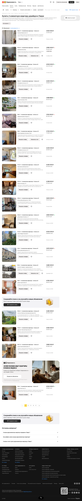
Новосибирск (5, 454)
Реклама (13, 483)
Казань (3, 458)
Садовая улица (28, 267)
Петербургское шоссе (22, 66)
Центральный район (19, 456)
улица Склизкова (20, 99)
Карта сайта (61, 483)
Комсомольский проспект (22, 166)
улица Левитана (20, 388)
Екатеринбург (5, 456)
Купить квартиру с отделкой (48, 469)
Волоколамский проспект (22, 200)
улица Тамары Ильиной (22, 233)
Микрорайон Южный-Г (20, 454)
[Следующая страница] (39, 405)
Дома (16, 467)
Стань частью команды (21, 483)
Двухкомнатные (45, 458)
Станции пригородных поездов (73, 458)
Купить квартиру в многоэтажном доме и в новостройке (54, 475)
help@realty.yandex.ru (27, 491)
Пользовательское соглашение (34, 483)
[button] (53, 2)
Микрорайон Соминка (19, 460)
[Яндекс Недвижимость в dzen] (77, 483)
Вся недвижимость (6, 483)
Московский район (19, 458)
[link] (77, 2)
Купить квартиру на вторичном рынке (50, 473)
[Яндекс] (77, 498)
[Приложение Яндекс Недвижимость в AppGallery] (76, 492)
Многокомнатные (45, 451)
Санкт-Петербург (5, 452)
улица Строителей (21, 282)
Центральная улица (29, 313)
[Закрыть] (79, 9)
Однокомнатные (45, 452)
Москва (3, 451)
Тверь (30, 458)
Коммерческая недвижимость (21, 471)
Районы (68, 456)
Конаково (31, 452)
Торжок (30, 456)
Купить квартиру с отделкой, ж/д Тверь (50, 476)
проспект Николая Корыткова (23, 329)
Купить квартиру (45, 467)
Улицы (68, 454)
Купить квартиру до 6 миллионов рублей (50, 471)
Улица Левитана (5, 473)
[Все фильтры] (3, 10)
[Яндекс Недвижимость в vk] (75, 483)
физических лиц (16, 380)
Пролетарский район (19, 452)
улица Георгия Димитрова (22, 346)
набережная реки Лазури (22, 116)
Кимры (30, 451)
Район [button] (66, 9)
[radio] (28, 405)
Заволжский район (19, 451)
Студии (43, 456)
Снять (30, 467)
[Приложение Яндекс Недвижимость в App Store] (72, 492)
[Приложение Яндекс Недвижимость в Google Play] (74, 492)
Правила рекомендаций (47, 483)
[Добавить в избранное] (31, 39)
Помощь (55, 483)
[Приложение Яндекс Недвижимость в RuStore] (79, 492)
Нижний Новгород (6, 460)
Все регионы (69, 451)
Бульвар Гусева (5, 467)
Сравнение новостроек (72, 452)
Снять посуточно (32, 469)
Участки (16, 473)
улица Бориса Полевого (22, 216)
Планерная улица (5, 469)
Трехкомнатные (45, 454)
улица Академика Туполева (23, 133)
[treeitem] (5, 5)
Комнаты (17, 469)
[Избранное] (51, 2)
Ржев (30, 454)
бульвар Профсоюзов (21, 32)
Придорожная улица (21, 49)
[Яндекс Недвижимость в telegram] (79, 483)
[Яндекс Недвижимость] (9, 2)
